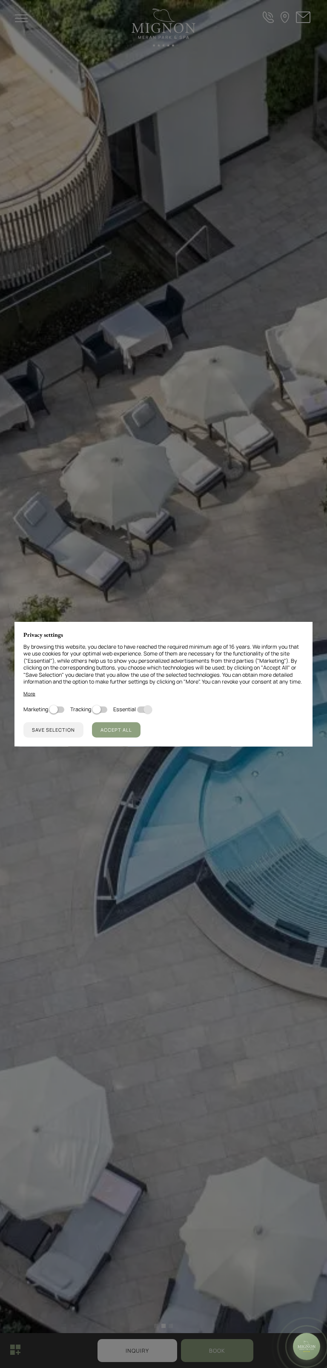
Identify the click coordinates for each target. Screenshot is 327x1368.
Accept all (116, 729)
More (29, 693)
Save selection (53, 729)
